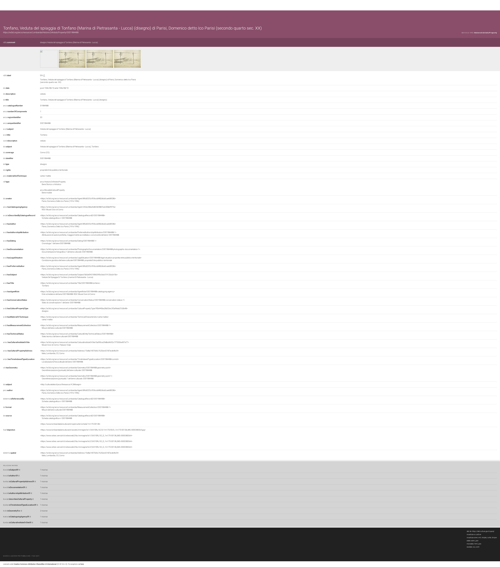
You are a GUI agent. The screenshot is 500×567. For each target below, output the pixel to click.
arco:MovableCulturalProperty (52, 191)
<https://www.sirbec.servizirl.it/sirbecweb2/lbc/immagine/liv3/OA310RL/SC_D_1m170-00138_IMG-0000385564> (86, 447)
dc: (6, 88)
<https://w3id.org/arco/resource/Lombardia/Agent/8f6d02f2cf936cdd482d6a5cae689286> (78, 200)
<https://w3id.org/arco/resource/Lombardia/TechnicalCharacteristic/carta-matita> (74, 318)
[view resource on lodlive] (495, 17)
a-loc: (16, 342)
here (82, 564)
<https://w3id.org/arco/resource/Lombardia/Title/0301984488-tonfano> (70, 284)
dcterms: (13, 399)
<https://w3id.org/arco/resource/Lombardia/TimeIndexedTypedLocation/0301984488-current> (79, 360)
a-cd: (8, 129)
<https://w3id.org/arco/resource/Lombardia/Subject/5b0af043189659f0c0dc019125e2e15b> (79, 276)
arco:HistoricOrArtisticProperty (53, 183)
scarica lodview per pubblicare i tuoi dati (21, 556)
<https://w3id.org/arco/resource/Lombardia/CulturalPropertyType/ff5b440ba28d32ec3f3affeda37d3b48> (84, 309)
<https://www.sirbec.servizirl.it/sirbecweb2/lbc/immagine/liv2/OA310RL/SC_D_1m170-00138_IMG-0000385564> (86, 441)
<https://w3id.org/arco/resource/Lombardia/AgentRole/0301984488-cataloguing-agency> (77, 293)
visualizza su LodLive (474, 534)
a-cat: (19, 215)
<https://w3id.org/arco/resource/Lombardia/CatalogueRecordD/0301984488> (72, 216)
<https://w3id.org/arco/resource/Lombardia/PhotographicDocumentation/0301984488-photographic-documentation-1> (90, 250)
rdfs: (9, 42)
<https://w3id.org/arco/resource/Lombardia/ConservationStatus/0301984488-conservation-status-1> (82, 301)
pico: (15, 176)
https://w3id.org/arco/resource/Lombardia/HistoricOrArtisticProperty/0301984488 (41, 32)
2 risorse (43, 511)
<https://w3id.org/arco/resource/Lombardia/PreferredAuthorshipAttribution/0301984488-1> (79, 233)
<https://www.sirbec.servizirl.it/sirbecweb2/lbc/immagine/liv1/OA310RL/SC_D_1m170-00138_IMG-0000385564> (86, 436)
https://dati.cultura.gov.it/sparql (483, 531)
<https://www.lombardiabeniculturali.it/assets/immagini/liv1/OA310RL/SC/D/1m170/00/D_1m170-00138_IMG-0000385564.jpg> (93, 430)
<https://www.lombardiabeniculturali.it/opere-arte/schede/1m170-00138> (70, 424)
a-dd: (15, 300)
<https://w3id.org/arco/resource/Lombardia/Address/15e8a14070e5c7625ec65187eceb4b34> (79, 352)
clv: (10, 368)
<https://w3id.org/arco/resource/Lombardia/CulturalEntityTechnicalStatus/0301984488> (77, 335)
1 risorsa (44, 470)
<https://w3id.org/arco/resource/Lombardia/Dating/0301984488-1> (68, 242)
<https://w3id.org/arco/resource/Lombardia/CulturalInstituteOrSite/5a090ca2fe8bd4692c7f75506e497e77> (84, 343)
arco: (13, 106)
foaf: (9, 430)
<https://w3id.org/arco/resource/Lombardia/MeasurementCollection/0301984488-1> (75, 326)
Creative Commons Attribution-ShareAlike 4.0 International (35, 564)
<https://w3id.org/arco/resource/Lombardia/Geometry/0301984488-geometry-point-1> (76, 377)
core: (10, 141)
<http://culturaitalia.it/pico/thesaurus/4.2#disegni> (60, 384)
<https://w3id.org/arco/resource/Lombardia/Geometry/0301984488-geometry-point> (75, 369)
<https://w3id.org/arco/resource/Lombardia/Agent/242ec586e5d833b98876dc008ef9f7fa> (78, 208)
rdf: (6, 182)
